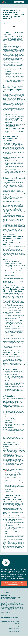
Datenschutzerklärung (14, 628)
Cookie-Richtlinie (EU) (14, 631)
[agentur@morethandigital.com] (2, 617)
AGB (18, 626)
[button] (25, 2)
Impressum (17, 623)
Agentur (5, 470)
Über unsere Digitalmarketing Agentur (10, 621)
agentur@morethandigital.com (11, 617)
